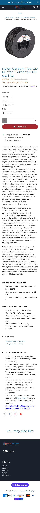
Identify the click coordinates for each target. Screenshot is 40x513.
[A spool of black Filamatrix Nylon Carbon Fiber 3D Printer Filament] (20, 42)
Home (7, 17)
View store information (13, 140)
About (4, 466)
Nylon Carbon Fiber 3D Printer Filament (23, 17)
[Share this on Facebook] (10, 414)
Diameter (6, 101)
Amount (5, 93)
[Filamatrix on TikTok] (11, 452)
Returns (5, 470)
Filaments (6, 475)
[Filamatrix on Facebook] (3, 452)
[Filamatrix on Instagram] (6, 452)
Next (20, 13)
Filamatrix (15, 491)
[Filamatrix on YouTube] (13, 452)
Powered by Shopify (27, 491)
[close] (38, 2)
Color (4, 109)
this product (21, 398)
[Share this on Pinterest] (15, 414)
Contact (5, 468)
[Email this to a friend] (21, 414)
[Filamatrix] (20, 7)
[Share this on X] (4, 414)
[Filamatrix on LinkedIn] (8, 452)
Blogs (4, 473)
